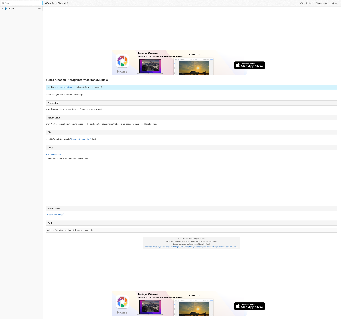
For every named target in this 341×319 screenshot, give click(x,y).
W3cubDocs (51, 3)
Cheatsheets (321, 3)
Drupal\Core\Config (54, 214)
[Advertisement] (126, 29)
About (334, 3)
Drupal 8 (63, 3)
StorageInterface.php (80, 139)
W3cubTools (305, 3)
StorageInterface (63, 87)
